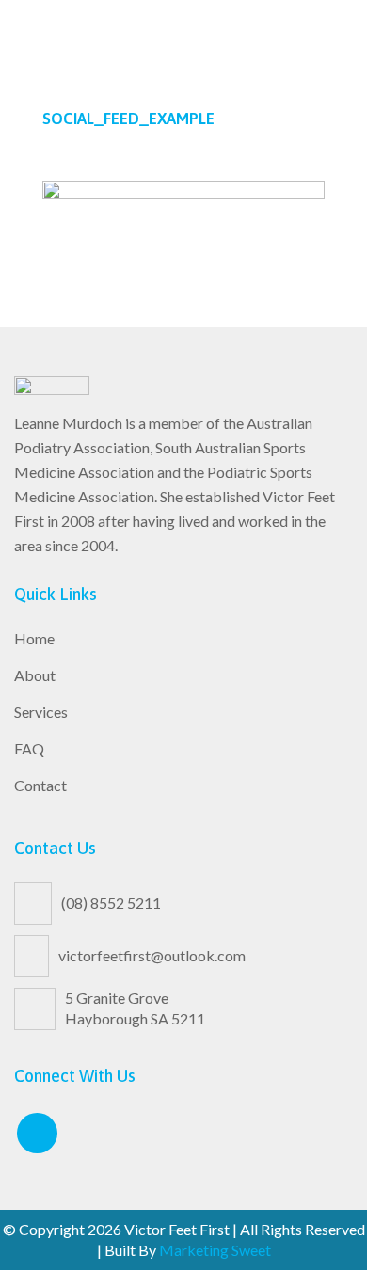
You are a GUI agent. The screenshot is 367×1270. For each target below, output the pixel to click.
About (35, 675)
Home (34, 638)
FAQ (29, 748)
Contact (40, 785)
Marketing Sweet (215, 1250)
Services (41, 712)
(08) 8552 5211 (111, 903)
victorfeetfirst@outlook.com (152, 955)
